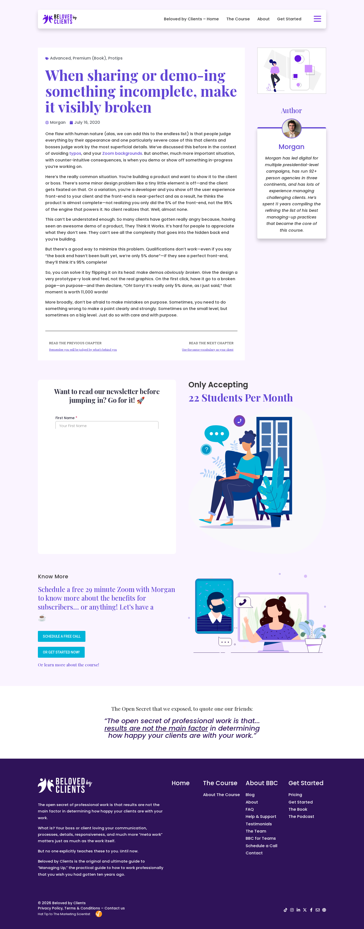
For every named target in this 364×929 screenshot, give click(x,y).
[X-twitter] (305, 910)
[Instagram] (292, 910)
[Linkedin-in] (298, 910)
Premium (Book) (89, 58)
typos (75, 153)
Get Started (289, 19)
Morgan (292, 147)
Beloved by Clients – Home (191, 19)
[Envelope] (318, 910)
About (263, 19)
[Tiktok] (285, 910)
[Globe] (324, 910)
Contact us (114, 908)
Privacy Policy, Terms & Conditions (69, 908)
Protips (115, 58)
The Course (238, 19)
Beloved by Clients (69, 902)
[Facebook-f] (311, 910)
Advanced (60, 58)
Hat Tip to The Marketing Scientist (64, 914)
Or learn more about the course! (68, 664)
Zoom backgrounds (122, 153)
